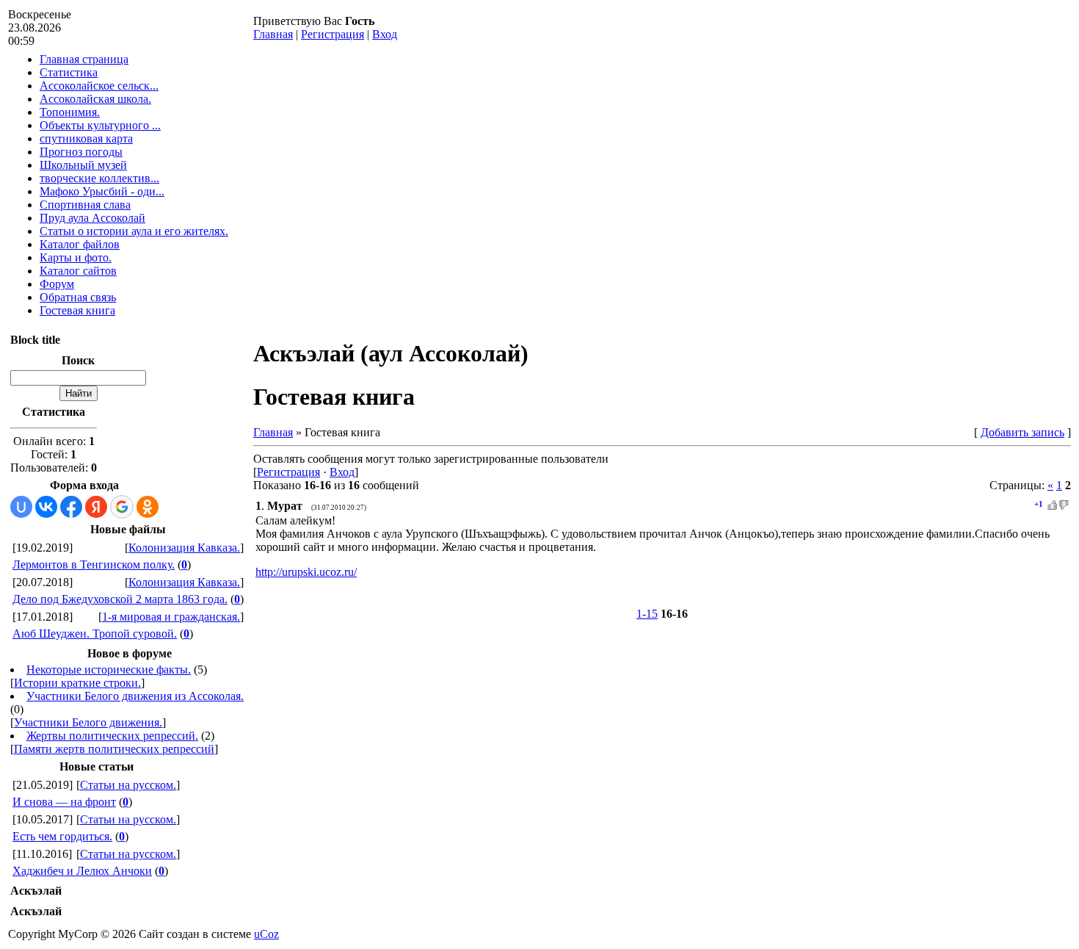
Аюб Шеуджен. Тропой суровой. (94, 633)
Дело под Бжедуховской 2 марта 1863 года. (120, 599)
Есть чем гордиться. (62, 836)
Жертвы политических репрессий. (112, 735)
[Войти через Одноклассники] (148, 507)
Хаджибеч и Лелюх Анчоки (82, 871)
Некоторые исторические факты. (108, 669)
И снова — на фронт (64, 801)
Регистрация (332, 34)
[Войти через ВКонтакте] (46, 507)
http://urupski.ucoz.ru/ (306, 572)
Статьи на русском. (128, 785)
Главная (273, 34)
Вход (384, 34)
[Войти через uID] (21, 507)
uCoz (266, 934)
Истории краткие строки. (77, 682)
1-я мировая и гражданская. (171, 616)
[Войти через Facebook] (71, 507)
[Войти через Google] (122, 507)
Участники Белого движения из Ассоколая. (135, 696)
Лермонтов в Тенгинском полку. (93, 564)
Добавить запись (1022, 432)
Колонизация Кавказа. (184, 547)
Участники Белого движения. (88, 722)
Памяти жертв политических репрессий (114, 749)
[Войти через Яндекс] (96, 507)
